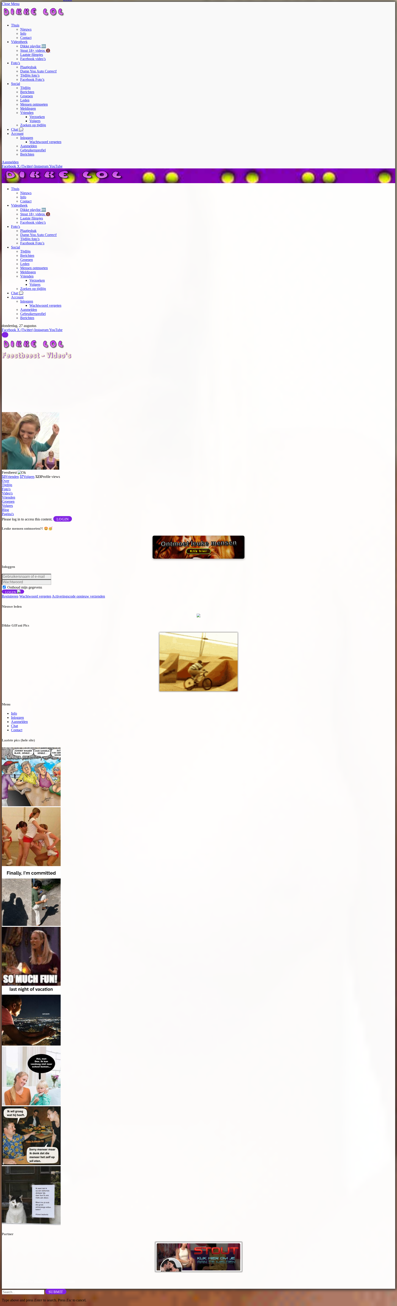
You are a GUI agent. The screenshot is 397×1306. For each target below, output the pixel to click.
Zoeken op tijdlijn (33, 125)
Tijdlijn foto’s (30, 75)
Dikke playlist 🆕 (33, 46)
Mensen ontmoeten (34, 104)
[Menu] (5, 335)
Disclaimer (67, 1281)
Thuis (15, 25)
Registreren (10, 596)
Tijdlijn (25, 88)
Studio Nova (45, 1281)
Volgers (34, 121)
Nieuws (25, 29)
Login (63, 519)
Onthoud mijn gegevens (24, 587)
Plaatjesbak (28, 67)
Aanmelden (28, 146)
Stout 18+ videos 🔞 (35, 50)
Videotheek (19, 42)
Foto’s (15, 63)
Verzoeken (37, 117)
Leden (24, 100)
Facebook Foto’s (32, 79)
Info (23, 33)
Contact (25, 38)
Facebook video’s (33, 59)
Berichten (27, 92)
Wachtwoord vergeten (45, 142)
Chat (14, 726)
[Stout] (199, 1270)
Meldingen (28, 108)
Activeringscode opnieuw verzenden (78, 596)
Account (17, 134)
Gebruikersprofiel (33, 150)
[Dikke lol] (65, 181)
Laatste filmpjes (31, 55)
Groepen (26, 96)
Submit (55, 1292)
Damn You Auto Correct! (38, 71)
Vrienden (27, 113)
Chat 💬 (17, 129)
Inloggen (26, 138)
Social (15, 84)
